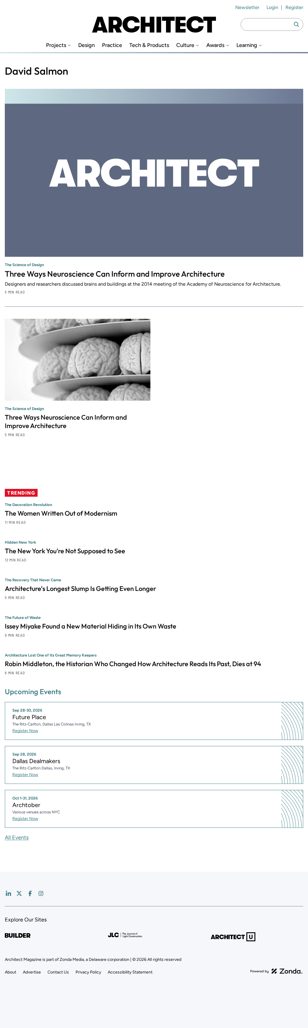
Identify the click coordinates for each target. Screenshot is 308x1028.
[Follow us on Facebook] (30, 893)
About (10, 972)
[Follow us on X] (19, 893)
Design (86, 45)
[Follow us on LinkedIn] (8, 893)
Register (294, 7)
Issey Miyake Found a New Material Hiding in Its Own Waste (90, 626)
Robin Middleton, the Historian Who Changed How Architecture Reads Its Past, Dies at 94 (133, 664)
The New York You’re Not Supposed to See (65, 551)
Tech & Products (149, 45)
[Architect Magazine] (154, 24)
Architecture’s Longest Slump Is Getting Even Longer (80, 588)
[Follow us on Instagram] (41, 893)
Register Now (25, 730)
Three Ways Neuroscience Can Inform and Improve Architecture (115, 274)
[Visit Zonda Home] (276, 971)
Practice (112, 45)
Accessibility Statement (130, 972)
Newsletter (247, 7)
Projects (56, 45)
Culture (185, 45)
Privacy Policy (88, 972)
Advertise (32, 972)
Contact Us (58, 972)
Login (272, 7)
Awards (215, 45)
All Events (17, 837)
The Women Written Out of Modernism (61, 513)
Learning (246, 45)
